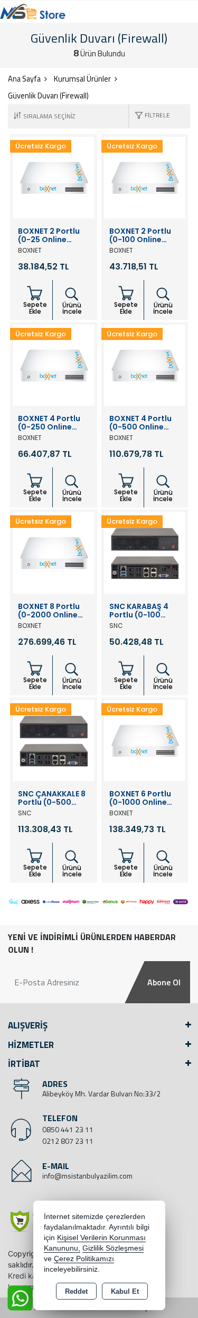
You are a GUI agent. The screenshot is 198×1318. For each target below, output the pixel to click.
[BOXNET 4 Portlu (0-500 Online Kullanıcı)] (145, 364)
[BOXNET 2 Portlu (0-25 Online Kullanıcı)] (53, 177)
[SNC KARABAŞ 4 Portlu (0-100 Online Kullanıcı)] (145, 552)
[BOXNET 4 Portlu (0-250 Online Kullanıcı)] (53, 364)
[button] (149, 116)
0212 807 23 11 (67, 1140)
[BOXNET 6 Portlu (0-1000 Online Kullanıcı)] (145, 739)
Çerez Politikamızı (84, 1259)
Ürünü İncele (72, 308)
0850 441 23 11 (67, 1129)
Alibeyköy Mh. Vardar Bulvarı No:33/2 (101, 1093)
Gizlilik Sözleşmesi (113, 1248)
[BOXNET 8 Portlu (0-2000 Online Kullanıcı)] (53, 552)
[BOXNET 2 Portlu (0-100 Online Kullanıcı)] (145, 177)
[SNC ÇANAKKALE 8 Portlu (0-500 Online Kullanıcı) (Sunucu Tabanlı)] (53, 739)
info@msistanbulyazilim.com (87, 1175)
